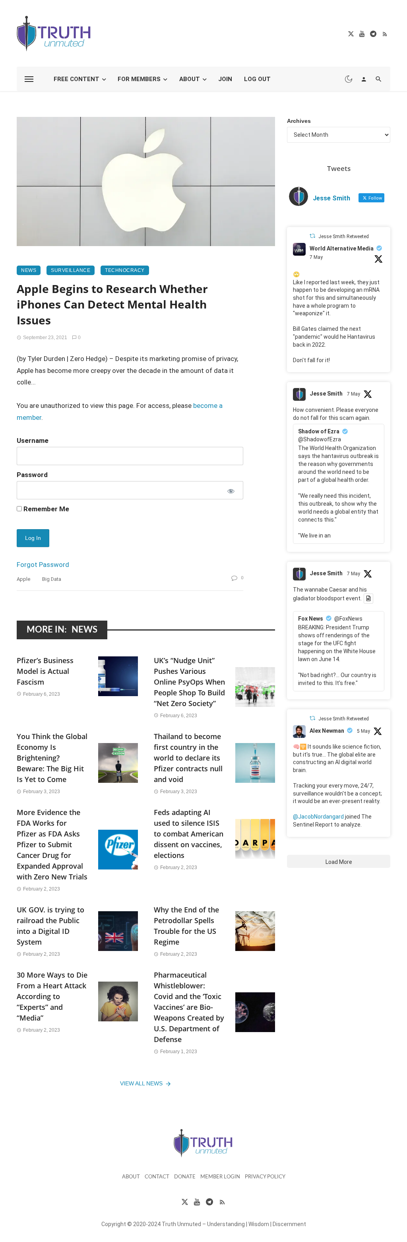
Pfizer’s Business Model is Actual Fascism (45, 671)
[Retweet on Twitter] (312, 236)
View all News (141, 1083)
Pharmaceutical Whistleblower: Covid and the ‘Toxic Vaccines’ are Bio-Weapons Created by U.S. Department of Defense (189, 1007)
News (28, 270)
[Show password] (230, 490)
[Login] (364, 79)
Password (32, 475)
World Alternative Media (342, 248)
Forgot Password (43, 565)
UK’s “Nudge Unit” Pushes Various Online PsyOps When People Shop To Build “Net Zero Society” (189, 682)
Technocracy (125, 270)
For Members (139, 79)
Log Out (257, 79)
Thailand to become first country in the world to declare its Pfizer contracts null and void (188, 758)
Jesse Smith (326, 393)
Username (32, 440)
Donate (185, 1177)
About (189, 79)
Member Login (220, 1177)
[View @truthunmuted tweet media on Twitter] (368, 598)
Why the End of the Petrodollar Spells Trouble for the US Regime (186, 926)
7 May (316, 257)
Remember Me (45, 509)
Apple (23, 579)
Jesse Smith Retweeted (343, 236)
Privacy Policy (265, 1177)
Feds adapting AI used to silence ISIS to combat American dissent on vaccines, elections (188, 833)
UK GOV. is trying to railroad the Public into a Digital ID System (50, 926)
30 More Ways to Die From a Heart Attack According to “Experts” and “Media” (52, 996)
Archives (299, 121)
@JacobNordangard (318, 816)
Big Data (51, 579)
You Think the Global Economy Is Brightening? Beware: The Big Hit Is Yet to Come (52, 758)
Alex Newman (327, 731)
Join (225, 79)
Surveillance (70, 270)
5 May (363, 731)
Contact (157, 1177)
